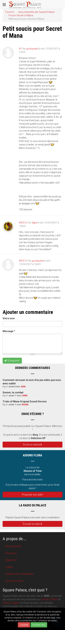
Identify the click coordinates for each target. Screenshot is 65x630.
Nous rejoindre (13, 546)
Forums (9, 12)
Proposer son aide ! (32, 494)
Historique (10, 553)
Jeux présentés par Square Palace (36, 12)
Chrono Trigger (11, 602)
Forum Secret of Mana (20, 15)
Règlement (11, 560)
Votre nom (9, 318)
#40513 (23, 260)
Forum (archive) (14, 580)
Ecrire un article (31, 444)
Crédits (9, 567)
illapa (34, 222)
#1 (20, 48)
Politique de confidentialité (19, 574)
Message (9, 331)
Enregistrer (13, 360)
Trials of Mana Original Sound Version (25, 401)
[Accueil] (25, 4)
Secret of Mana (49, 599)
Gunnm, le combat (13, 392)
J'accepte (24, 625)
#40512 (23, 222)
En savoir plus (38, 625)
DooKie (25, 404)
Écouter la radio (32, 523)
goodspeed (32, 48)
